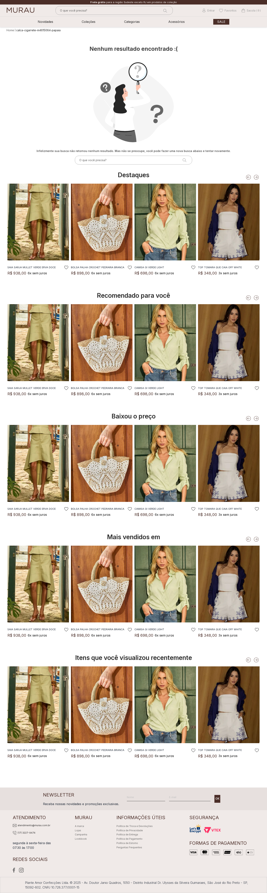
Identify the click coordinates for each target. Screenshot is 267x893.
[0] (248, 10)
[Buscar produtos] (164, 10)
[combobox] (114, 10)
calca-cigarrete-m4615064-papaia (38, 30)
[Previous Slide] (248, 177)
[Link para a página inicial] (10, 30)
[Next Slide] (256, 177)
